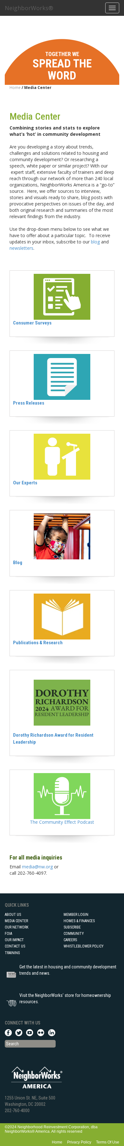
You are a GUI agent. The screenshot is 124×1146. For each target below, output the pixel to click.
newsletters (21, 248)
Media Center (16, 921)
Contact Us (15, 946)
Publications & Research (38, 642)
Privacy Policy (79, 1142)
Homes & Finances (79, 921)
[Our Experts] (62, 456)
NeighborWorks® (29, 8)
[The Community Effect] (62, 795)
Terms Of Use (107, 1142)
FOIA (8, 933)
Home (15, 87)
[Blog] (62, 536)
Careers (70, 940)
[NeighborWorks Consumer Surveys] (62, 296)
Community (74, 933)
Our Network (16, 927)
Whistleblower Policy (84, 946)
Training (12, 953)
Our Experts (25, 483)
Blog (17, 562)
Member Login (76, 914)
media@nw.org (37, 867)
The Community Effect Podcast (62, 822)
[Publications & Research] (62, 616)
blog (95, 242)
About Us (13, 914)
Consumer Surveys (32, 323)
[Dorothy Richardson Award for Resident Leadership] (62, 702)
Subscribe (72, 927)
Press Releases (28, 403)
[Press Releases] (62, 376)
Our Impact (14, 940)
